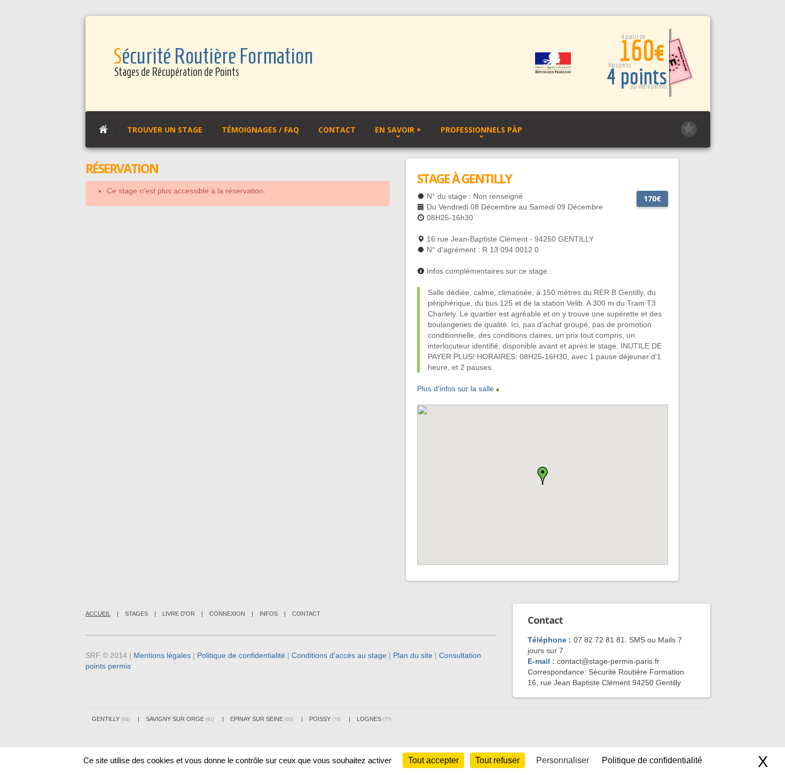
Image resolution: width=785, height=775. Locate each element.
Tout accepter (433, 760)
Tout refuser (497, 760)
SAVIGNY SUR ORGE (180, 719)
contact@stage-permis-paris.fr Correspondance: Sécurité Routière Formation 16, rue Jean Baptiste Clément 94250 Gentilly (606, 672)
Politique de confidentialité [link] (652, 760)
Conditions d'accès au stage (339, 655)
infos (269, 613)
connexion (227, 613)
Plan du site (413, 655)
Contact (337, 129)
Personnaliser (562, 760)
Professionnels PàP (481, 129)
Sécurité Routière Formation (213, 56)
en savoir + (398, 129)
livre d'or (178, 613)
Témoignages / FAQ (260, 129)
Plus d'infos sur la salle (455, 388)
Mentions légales (162, 655)
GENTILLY (111, 719)
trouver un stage (164, 129)
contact (306, 613)
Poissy (325, 719)
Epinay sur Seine (261, 719)
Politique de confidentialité (241, 655)
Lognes (374, 719)
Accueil (98, 613)
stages (136, 613)
